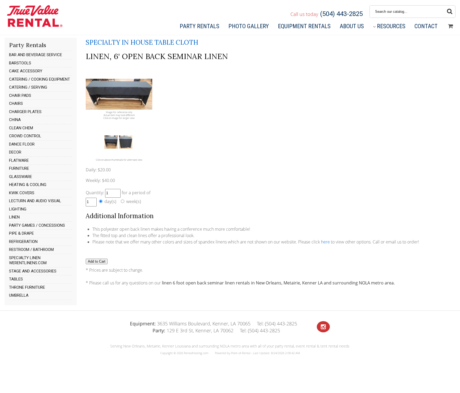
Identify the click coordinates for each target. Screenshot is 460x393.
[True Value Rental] (34, 26)
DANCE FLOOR (22, 144)
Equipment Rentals (304, 26)
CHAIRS (16, 103)
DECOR (15, 152)
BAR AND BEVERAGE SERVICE (35, 54)
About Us (352, 26)
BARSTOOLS (20, 63)
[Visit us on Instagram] (323, 326)
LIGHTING (17, 209)
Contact (426, 26)
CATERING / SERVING (28, 87)
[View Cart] (450, 26)
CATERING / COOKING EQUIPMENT (39, 79)
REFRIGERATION (23, 241)
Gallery (248, 26)
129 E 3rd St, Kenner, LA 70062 (193, 330)
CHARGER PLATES (25, 111)
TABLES (16, 279)
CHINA (15, 119)
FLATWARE (19, 160)
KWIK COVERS (21, 193)
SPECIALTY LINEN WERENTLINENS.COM (28, 260)
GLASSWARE (20, 176)
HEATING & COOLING (27, 184)
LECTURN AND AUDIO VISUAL (35, 200)
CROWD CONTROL (25, 136)
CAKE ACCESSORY (25, 71)
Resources (391, 26)
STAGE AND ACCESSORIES (32, 271)
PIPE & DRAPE (21, 233)
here (325, 242)
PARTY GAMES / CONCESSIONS (37, 225)
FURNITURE (19, 168)
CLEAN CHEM (21, 128)
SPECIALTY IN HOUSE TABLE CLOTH (142, 42)
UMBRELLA (18, 295)
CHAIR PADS (20, 95)
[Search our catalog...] (449, 11)
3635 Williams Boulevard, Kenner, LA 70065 (190, 323)
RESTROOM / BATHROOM (31, 249)
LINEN (14, 217)
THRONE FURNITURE (27, 287)
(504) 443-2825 (341, 14)
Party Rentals (199, 26)
